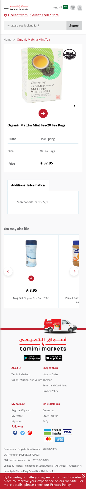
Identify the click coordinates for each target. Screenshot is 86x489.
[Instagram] (29, 432)
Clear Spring (47, 139)
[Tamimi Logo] (19, 7)
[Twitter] (22, 432)
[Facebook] (15, 432)
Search (74, 25)
